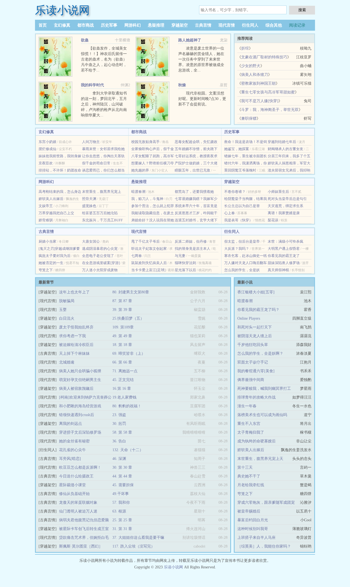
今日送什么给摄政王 (76, 476)
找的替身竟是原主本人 (192, 249)
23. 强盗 (119, 415)
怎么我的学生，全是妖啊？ (260, 353)
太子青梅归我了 (250, 432)
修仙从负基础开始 (74, 494)
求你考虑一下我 (72, 336)
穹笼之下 (46, 270)
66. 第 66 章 (122, 362)
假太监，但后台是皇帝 (242, 241)
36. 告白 (119, 441)
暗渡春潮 (138, 192)
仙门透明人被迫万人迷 (78, 511)
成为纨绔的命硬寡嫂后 (256, 441)
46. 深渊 (119, 459)
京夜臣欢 (46, 163)
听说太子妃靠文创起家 (149, 249)
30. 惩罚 (119, 424)
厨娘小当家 (47, 241)
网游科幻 (132, 25)
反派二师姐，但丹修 (191, 241)
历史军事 (109, 25)
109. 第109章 (123, 327)
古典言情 (203, 25)
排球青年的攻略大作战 (256, 397)
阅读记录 (297, 25)
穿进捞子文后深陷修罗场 (80, 432)
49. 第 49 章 (122, 336)
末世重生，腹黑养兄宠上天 (260, 459)
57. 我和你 (121, 502)
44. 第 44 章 (122, 476)
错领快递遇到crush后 (76, 415)
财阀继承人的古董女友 (285, 149)
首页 (43, 25)
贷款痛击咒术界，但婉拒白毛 (84, 538)
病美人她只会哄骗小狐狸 (80, 371)
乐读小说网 (62, 10)
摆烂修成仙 (47, 149)
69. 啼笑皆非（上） (128, 353)
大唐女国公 (91, 241)
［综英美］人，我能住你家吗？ (264, 546)
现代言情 (226, 25)
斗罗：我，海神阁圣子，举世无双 (270, 110)
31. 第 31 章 (122, 529)
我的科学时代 (92, 85)
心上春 (229, 213)
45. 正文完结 (123, 380)
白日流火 (66, 318)
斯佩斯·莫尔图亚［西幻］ (81, 546)
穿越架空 (179, 25)
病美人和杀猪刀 (254, 75)
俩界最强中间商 (250, 380)
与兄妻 (180, 256)
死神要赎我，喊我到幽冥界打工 (264, 388)
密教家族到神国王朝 (258, 83)
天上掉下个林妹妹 (74, 353)
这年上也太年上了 (74, 292)
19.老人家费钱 (124, 397)
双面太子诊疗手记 (252, 362)
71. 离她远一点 (125, 371)
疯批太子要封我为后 (55, 256)
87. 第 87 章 (122, 301)
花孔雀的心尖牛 (72, 450)
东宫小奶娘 (47, 142)
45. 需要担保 (123, 485)
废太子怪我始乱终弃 (76, 327)
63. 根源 (119, 511)
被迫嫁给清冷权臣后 (76, 345)
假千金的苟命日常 (96, 163)
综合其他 (274, 25)
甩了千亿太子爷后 (145, 241)
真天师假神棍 (278, 270)
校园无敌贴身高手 (145, 142)
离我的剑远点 (70, 424)
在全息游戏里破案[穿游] (101, 263)
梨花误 (273, 220)
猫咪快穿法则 (185, 263)
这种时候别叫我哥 (252, 529)
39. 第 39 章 (122, 310)
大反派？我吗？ (236, 249)
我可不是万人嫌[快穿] (259, 101)
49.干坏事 (120, 494)
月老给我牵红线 (250, 485)
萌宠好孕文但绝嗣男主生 (80, 380)
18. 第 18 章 (122, 345)
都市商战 (85, 25)
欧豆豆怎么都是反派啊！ (80, 467)
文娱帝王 (46, 206)
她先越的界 (140, 170)
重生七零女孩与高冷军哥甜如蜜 (268, 92)
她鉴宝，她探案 (236, 149)
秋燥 (182, 85)
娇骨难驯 (46, 220)
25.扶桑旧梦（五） (128, 318)
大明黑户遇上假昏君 (284, 249)
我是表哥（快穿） (238, 220)
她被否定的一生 (51, 263)
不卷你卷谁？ (235, 192)
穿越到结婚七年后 (282, 142)
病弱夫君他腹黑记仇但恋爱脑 (84, 520)
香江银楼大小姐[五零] (256, 292)
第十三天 (245, 467)
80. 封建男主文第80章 (130, 292)
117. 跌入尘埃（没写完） (133, 546)
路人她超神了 (189, 40)
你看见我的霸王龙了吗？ (258, 310)
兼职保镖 (248, 118)
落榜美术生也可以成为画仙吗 (262, 415)
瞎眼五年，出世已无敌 (192, 170)
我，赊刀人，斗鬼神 (147, 199)
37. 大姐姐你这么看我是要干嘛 (138, 538)
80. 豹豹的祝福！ (126, 406)
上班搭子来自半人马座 (256, 538)
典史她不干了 (248, 476)
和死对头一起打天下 (254, 327)
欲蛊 (85, 40)
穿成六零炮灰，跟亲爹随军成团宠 (266, 502)
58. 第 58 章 (122, 432)
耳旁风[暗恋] (70, 459)
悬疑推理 (156, 25)
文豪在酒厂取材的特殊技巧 (264, 57)
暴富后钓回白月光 (252, 520)
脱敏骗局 (66, 301)
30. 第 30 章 (122, 467)
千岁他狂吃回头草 (252, 345)
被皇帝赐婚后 (248, 511)
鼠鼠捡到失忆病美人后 (149, 263)
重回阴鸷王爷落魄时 (240, 170)
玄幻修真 (62, 25)
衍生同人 (250, 25)
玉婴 (63, 310)
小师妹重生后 (278, 192)
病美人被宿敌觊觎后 (76, 388)
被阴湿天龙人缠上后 (254, 336)
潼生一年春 (246, 406)
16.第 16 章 (121, 388)
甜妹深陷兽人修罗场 (284, 263)
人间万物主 (91, 142)
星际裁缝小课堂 (72, 485)
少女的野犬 (250, 66)
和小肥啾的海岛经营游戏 (80, 406)
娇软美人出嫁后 (51, 199)
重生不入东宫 (248, 424)
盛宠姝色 (89, 206)
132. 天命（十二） (127, 450)
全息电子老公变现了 (98, 256)
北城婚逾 (66, 362)
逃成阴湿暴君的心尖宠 (100, 249)
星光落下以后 (185, 270)
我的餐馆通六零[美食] (256, 371)
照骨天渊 (89, 199)
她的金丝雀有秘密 (74, 441)
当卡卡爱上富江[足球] (148, 270)
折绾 (245, 48)
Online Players (248, 318)
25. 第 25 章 (122, 520)
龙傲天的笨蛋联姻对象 (78, 502)
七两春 (136, 256)
